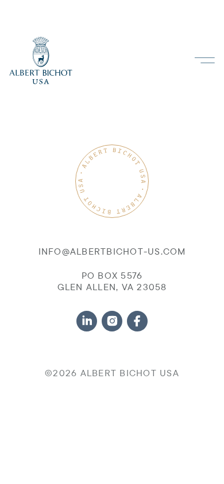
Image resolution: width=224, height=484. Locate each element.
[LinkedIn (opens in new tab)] (86, 321)
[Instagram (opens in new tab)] (112, 321)
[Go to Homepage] (40, 60)
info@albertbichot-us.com (112, 251)
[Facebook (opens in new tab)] (137, 321)
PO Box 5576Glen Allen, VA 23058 (112, 281)
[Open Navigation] (204, 60)
